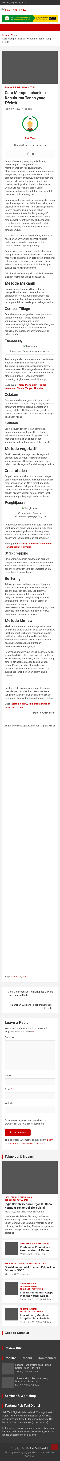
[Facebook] (27, 154)
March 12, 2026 (12, 1211)
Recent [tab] (27, 1358)
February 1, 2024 (13, 109)
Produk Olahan (28, 1286)
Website (9, 1103)
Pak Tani (28, 109)
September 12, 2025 (30, 1299)
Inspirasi (25, 1284)
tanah (25, 976)
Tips (33, 87)
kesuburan (16, 976)
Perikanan (10, 1264)
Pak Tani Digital (38, 1448)
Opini (33, 1284)
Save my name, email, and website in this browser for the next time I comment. (26, 1122)
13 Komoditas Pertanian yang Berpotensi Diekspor (31, 1380)
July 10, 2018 (21, 1371)
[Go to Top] (54, 1447)
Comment (10, 1037)
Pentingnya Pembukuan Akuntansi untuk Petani (35, 1248)
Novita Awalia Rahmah (33, 1211)
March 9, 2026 (27, 1254)
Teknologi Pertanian (16, 1200)
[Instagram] (32, 154)
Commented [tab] (47, 1358)
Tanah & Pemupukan (17, 87)
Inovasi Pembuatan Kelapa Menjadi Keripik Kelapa (36, 1294)
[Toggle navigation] (6, 27)
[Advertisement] (30, 853)
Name (9, 1075)
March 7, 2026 (12, 1274)
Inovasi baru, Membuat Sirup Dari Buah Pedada (34, 1317)
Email (8, 1089)
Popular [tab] (10, 1358)
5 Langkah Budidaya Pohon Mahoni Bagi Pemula (31, 1006)
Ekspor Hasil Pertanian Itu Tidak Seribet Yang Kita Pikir (33, 1366)
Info (7, 1197)
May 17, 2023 (22, 1385)
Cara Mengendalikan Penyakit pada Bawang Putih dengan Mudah (30, 993)
